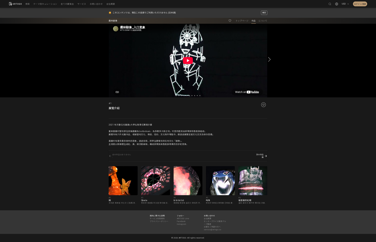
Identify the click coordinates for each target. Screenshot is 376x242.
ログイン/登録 (360, 4)
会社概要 (207, 219)
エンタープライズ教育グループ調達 (215, 222)
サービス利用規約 (157, 219)
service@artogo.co (212, 230)
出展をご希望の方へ (212, 227)
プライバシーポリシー (159, 221)
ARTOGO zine (183, 219)
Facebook (181, 221)
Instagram (181, 224)
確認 (264, 13)
